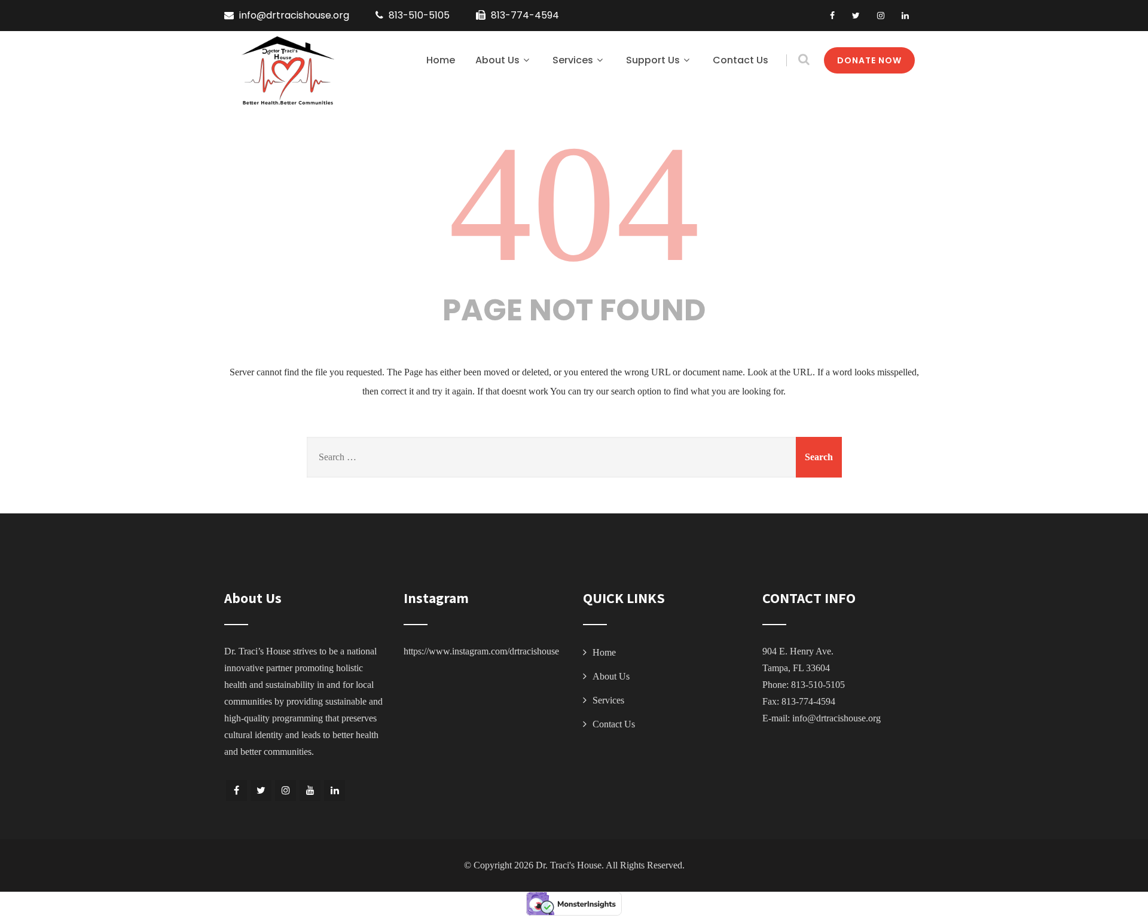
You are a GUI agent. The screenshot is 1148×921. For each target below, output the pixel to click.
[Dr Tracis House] (287, 71)
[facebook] (832, 15)
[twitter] (856, 15)
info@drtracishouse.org (836, 718)
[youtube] (310, 790)
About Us (497, 60)
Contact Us (740, 60)
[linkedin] (905, 15)
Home (440, 60)
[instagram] (880, 15)
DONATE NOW (869, 60)
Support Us (653, 60)
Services (572, 60)
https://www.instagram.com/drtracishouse (481, 651)
